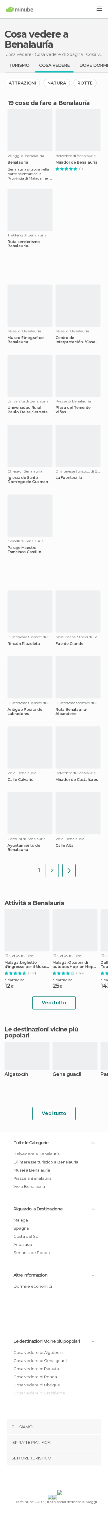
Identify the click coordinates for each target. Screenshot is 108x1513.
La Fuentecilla (69, 478)
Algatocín (16, 1074)
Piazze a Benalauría (33, 1178)
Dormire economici (33, 1286)
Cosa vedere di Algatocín (38, 1352)
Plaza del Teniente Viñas (73, 409)
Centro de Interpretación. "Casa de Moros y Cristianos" (77, 340)
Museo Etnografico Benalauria (26, 340)
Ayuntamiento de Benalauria (24, 847)
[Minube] (19, 9)
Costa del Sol (26, 1236)
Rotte (85, 83)
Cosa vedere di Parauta (36, 1368)
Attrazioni (22, 83)
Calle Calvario (21, 780)
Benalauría (18, 162)
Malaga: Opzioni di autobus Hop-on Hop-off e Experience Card (73, 964)
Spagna (21, 1228)
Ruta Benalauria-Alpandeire (72, 711)
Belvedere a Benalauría (37, 1153)
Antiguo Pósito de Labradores (25, 711)
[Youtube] (68, 1479)
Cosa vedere (54, 65)
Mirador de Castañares (77, 780)
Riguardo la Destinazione (38, 1209)
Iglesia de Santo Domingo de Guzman (28, 480)
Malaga (21, 1220)
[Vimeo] (60, 1479)
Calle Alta (65, 845)
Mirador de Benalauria (77, 162)
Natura (56, 83)
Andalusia (23, 1244)
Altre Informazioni (31, 1275)
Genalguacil (66, 1074)
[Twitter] (52, 1479)
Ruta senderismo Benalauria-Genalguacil (24, 244)
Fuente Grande (69, 644)
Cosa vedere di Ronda (35, 1376)
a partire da (14, 980)
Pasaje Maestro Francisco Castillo (24, 550)
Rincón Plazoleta (24, 644)
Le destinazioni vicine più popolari (41, 1032)
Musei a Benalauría (32, 1170)
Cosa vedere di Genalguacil (40, 1360)
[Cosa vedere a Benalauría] (69, 870)
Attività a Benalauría (34, 903)
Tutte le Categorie (31, 1142)
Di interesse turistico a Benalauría (46, 1162)
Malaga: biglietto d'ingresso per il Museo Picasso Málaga (26, 964)
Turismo (19, 65)
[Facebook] (44, 1479)
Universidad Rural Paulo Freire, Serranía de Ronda (28, 409)
